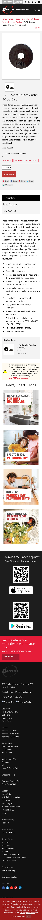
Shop (11, 18)
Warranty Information (11, 806)
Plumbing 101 (8, 803)
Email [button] (6, 181)
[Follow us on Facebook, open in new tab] (3, 887)
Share (14, 181)
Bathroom (6, 708)
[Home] (15, 9)
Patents (5, 851)
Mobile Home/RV (9, 759)
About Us (5, 842)
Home (4, 18)
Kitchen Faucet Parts (10, 733)
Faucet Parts (7, 717)
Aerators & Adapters (10, 736)
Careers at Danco (9, 860)
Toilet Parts (6, 720)
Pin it (22, 181)
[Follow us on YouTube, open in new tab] (11, 887)
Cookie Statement (18, 916)
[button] (36, 9)
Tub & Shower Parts (10, 711)
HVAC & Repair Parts (10, 768)
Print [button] (38, 28)
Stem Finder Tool (9, 784)
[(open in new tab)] (23, 702)
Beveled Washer (15, 21)
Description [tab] (9, 198)
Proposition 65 (8, 809)
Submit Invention (9, 848)
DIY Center (6, 800)
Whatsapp (7, 185)
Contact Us (6, 793)
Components (7, 749)
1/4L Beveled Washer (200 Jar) (27, 346)
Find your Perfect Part (11, 781)
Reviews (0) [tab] (9, 211)
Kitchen (5, 727)
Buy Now (9, 174)
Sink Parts (6, 714)
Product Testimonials (10, 854)
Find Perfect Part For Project (26, 160)
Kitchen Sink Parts (9, 730)
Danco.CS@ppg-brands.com (19, 691)
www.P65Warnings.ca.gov (18, 378)
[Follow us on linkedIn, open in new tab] (20, 887)
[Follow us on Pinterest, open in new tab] (15, 887)
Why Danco (6, 845)
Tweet (30, 181)
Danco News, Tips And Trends (14, 857)
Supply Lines (7, 752)
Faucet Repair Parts (10, 746)
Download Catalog (9, 876)
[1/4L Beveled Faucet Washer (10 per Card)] (21, 56)
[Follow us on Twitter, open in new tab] (7, 887)
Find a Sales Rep (8, 870)
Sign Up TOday (9, 656)
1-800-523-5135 (16, 696)
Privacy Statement (27, 912)
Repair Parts (20, 18)
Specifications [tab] (10, 204)
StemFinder (7, 160)
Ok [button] (28, 916)
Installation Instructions (11, 797)
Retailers (5, 822)
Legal (4, 812)
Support (5, 790)
